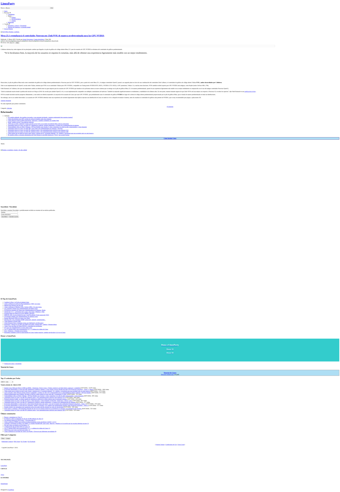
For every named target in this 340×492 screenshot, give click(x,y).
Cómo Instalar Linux (170, 138)
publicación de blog (250, 91)
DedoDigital (4, 483)
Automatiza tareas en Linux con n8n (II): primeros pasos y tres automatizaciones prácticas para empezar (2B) (38, 131)
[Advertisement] (57, 68)
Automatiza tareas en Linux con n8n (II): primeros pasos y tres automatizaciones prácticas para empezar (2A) (38, 130)
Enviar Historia (8, 29)
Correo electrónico (39, 39)
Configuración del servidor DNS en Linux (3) (17, 426)
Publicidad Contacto (7, 441)
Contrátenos (11, 14)
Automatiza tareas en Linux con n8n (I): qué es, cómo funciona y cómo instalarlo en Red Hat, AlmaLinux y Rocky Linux (38, 400)
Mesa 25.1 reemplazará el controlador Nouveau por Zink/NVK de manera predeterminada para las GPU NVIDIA (52, 35)
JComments (170, 106)
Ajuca (2, 474)
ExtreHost (11, 489)
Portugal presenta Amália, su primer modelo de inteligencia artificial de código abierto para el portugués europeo (35, 399)
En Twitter (24, 441)
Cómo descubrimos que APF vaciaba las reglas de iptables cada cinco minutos (29, 119)
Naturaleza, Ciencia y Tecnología (17, 25)
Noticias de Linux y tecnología (12, 363)
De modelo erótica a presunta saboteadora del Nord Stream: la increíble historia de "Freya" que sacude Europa (38, 135)
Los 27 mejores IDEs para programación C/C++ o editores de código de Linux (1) (27, 428)
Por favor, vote (5, 42)
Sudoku (13, 17)
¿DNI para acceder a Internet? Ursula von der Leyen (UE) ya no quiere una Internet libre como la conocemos (38, 124)
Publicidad (11, 22)
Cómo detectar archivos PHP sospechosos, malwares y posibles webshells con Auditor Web (33, 120)
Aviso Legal (181, 444)
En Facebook (31, 441)
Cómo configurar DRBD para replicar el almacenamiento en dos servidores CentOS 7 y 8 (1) (30, 422)
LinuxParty (8, 3)
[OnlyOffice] (10, 32)
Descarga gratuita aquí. (167, 374)
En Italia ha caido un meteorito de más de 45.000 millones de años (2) (23, 418)
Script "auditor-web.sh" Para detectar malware (21, 122)
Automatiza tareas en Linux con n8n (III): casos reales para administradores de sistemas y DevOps (35, 128)
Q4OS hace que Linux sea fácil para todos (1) (17, 430)
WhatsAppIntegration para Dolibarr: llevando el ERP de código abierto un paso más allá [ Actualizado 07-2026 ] (35, 394)
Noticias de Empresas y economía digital (19, 27)
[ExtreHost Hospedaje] (14, 150)
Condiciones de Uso (171, 444)
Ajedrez (13, 21)
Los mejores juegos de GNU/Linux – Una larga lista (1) (19, 420)
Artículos (9, 108)
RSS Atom (17, 441)
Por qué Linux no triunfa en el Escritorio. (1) (16, 425)
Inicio (5, 11)
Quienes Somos (160, 444)
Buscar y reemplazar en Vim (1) (13, 417)
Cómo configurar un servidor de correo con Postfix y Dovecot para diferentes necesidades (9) (30, 431)
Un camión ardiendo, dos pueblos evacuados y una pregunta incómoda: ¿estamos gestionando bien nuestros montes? (40, 117)
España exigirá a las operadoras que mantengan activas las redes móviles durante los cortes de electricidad (33, 407)
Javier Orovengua (28, 39)
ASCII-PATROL (16, 19)
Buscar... (3, 8)
